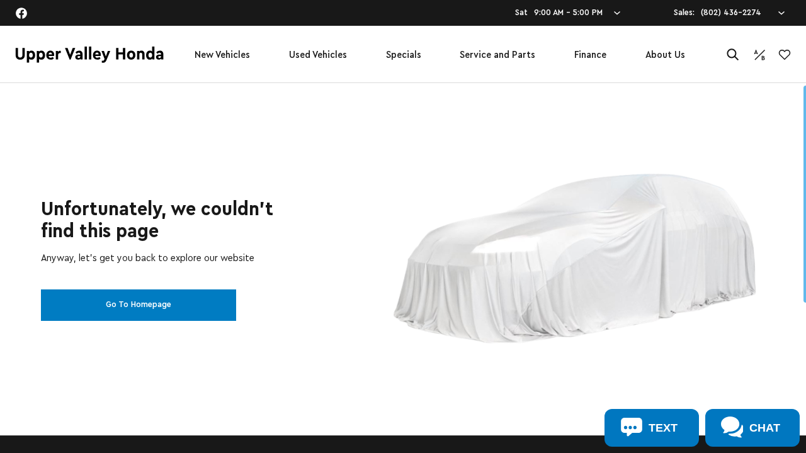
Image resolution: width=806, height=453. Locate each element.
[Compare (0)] (759, 54)
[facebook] (21, 13)
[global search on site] (733, 54)
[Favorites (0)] (784, 54)
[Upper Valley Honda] (89, 55)
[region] (403, 268)
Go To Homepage (138, 304)
